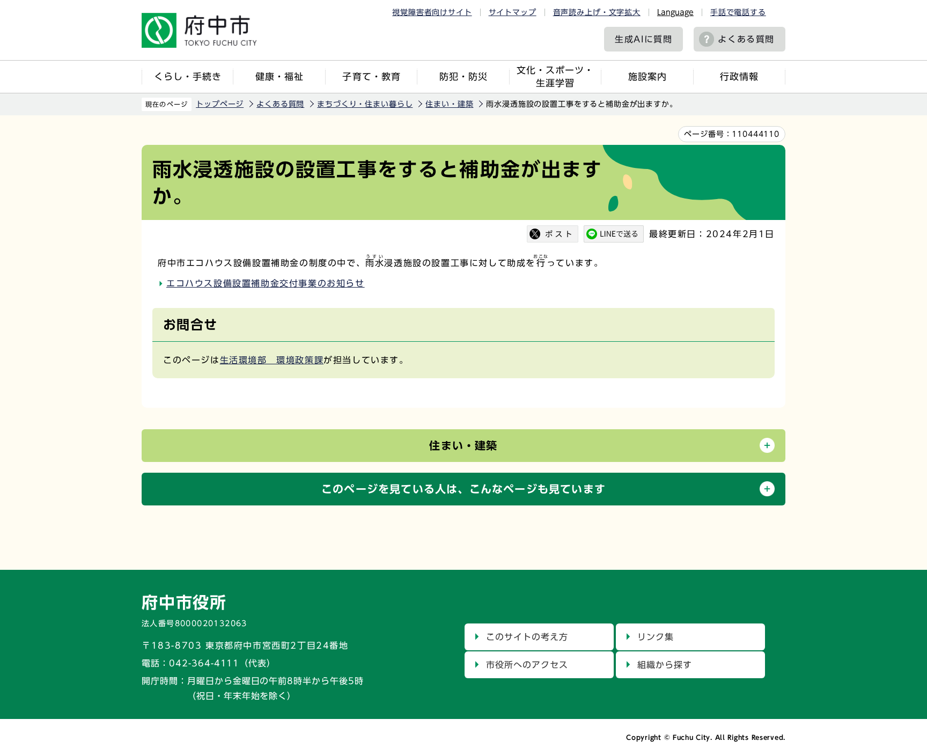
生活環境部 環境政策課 (272, 360)
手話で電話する (738, 12)
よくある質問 (746, 39)
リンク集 (655, 637)
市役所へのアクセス (527, 664)
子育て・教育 (371, 76)
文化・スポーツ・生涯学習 (555, 76)
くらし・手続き (188, 76)
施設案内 (647, 76)
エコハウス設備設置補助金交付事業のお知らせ (265, 283)
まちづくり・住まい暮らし (365, 104)
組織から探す (664, 664)
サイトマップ (512, 12)
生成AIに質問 (643, 39)
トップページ (220, 104)
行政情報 (739, 76)
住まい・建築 (449, 104)
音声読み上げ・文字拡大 (597, 12)
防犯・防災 (463, 76)
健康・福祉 (279, 76)
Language (675, 12)
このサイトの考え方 (527, 637)
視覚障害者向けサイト (432, 12)
